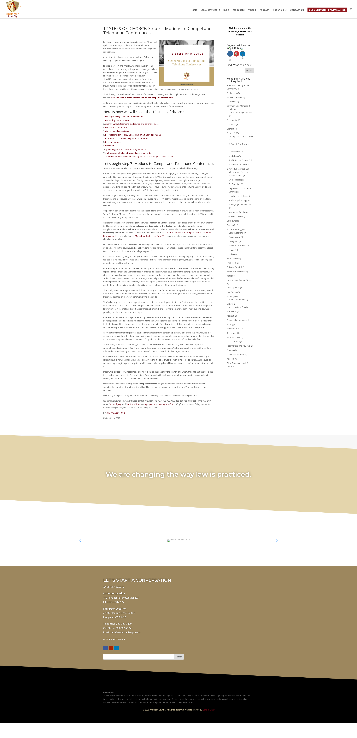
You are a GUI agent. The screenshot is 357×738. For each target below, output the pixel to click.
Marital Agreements (238, 299)
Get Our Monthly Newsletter (327, 9)
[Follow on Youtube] (111, 648)
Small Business (233, 337)
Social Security (233, 341)
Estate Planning (234, 229)
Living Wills (233, 241)
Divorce (230, 133)
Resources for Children (239, 164)
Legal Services (209, 10)
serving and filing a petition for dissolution (124, 116)
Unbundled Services (235, 354)
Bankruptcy (232, 93)
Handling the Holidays (238, 196)
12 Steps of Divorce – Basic (241, 136)
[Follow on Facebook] (105, 648)
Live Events (232, 292)
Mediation (233, 156)
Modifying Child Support (239, 200)
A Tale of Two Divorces (239, 144)
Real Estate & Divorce (239, 160)
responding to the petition (117, 120)
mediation (109, 145)
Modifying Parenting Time (240, 204)
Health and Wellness (236, 271)
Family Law (232, 258)
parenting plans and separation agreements (126, 149)
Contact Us (297, 10)
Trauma (230, 350)
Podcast (264, 10)
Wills (231, 254)
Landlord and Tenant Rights (239, 280)
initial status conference (116, 127)
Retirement (232, 333)
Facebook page (115, 404)
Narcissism (232, 311)
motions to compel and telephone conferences (126, 138)
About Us (278, 10)
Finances (231, 262)
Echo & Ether (208, 709)
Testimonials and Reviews (238, 346)
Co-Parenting (235, 184)
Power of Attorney (237, 245)
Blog (226, 10)
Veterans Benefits (237, 307)
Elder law (231, 220)
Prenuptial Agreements (237, 320)
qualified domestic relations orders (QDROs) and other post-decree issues (139, 156)
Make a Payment (114, 639)
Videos (252, 10)
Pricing (230, 324)
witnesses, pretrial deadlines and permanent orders (129, 153)
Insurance (231, 275)
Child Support (235, 179)
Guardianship (234, 237)
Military (230, 303)
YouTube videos (133, 404)
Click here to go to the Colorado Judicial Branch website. (240, 31)
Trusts (231, 250)
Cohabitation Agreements (240, 112)
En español (232, 225)
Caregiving (231, 101)
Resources (239, 10)
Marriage (231, 296)
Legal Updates (233, 287)
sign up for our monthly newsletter (159, 404)
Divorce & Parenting (236, 169)
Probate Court (233, 328)
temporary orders (113, 142)
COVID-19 (231, 124)
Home (194, 10)
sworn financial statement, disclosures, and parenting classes (133, 124)
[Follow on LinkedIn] (116, 648)
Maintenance (234, 151)
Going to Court (233, 267)
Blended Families (234, 97)
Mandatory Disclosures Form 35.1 (150, 236)
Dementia (231, 128)
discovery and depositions (117, 131)
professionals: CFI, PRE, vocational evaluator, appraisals (133, 134)
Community (232, 120)
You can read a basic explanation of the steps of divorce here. (142, 97)
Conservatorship (236, 232)
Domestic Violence (235, 216)
